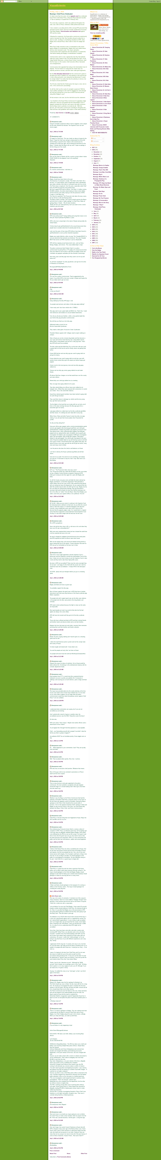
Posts (94, 138)
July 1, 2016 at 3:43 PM (56, 842)
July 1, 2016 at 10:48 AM (56, 548)
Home (68, 1153)
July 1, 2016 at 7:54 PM (56, 1018)
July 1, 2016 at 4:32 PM (56, 878)
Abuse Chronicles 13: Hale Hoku (101, 84)
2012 (93, 231)
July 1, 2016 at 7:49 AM (56, 162)
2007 (93, 242)
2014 (93, 227)
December (97, 152)
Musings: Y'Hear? (98, 205)
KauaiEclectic (58, 5)
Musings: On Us (97, 193)
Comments (95, 141)
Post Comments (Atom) (64, 1157)
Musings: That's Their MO (100, 170)
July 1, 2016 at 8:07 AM (56, 209)
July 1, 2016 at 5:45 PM (56, 891)
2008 (93, 240)
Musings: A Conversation (100, 200)
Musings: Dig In (97, 174)
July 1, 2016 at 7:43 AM (56, 131)
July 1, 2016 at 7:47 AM (56, 149)
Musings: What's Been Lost (101, 176)
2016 (93, 149)
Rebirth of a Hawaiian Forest (100, 254)
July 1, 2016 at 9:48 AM (56, 269)
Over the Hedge (96, 250)
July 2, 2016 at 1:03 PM (56, 1107)
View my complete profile (97, 33)
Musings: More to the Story (101, 202)
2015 (93, 224)
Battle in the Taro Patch (99, 252)
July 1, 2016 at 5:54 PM (56, 975)
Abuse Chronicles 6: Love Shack (101, 103)
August (96, 161)
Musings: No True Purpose (101, 198)
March (96, 218)
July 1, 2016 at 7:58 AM (56, 172)
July (95, 163)
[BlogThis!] (72, 113)
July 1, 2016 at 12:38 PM (56, 700)
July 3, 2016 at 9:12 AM (56, 1120)
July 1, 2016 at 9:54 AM (56, 282)
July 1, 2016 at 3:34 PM (56, 822)
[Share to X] (74, 113)
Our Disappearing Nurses (99, 258)
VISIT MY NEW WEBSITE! (99, 132)
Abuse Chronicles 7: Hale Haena (101, 101)
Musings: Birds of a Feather (101, 165)
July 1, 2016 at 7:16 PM (56, 1004)
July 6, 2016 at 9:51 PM (56, 1148)
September (97, 158)
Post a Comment (54, 1150)
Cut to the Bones (97, 248)
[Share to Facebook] (76, 113)
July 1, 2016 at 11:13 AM (56, 656)
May (95, 213)
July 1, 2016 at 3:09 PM (56, 776)
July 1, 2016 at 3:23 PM (56, 811)
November (97, 154)
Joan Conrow (104, 25)
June (95, 211)
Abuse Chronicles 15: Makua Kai (101, 66)
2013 (93, 229)
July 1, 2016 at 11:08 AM (56, 578)
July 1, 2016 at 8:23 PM (56, 1097)
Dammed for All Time (98, 256)
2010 (93, 236)
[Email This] (71, 113)
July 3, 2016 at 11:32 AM (56, 1138)
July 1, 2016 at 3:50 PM (56, 861)
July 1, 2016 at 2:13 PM (56, 752)
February (96, 220)
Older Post (84, 1153)
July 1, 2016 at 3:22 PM (56, 791)
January (96, 222)
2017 (93, 147)
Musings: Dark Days (99, 191)
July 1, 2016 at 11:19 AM (56, 669)
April (95, 215)
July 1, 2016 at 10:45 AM (56, 516)
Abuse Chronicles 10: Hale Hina (101, 94)
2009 (93, 238)
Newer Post (53, 1153)
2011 (93, 233)
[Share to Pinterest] (78, 113)
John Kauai (55, 896)
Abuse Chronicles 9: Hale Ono (100, 96)
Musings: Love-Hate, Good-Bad (102, 172)
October (96, 156)
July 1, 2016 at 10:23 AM (56, 294)
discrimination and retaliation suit (71, 31)
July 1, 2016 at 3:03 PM (56, 761)
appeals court (75, 16)
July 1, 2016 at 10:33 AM (56, 463)
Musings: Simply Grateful (100, 167)
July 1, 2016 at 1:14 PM (56, 741)
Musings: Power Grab (99, 196)
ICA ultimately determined (61, 73)
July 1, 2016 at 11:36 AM (56, 684)
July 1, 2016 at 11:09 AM (56, 630)
